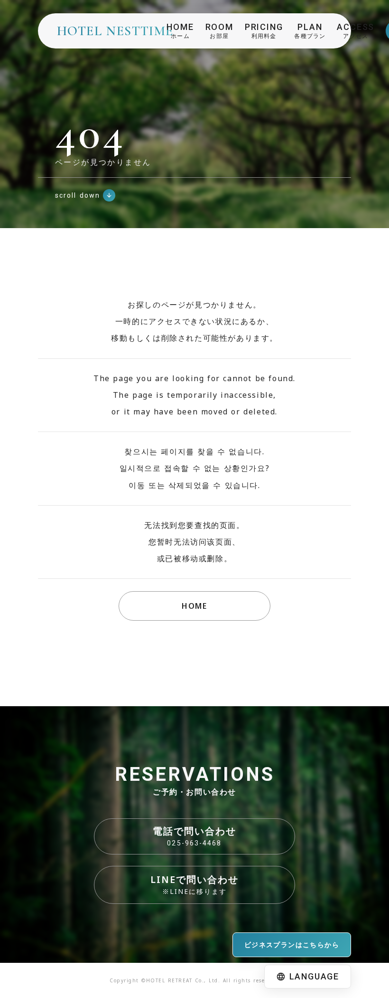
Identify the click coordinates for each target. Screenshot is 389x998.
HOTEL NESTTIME (115, 31)
